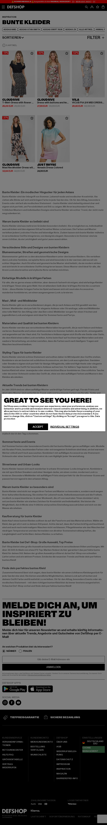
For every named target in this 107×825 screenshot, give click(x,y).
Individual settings (64, 427)
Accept (38, 427)
